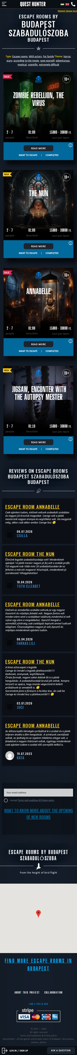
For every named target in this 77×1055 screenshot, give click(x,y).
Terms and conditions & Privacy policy (36, 800)
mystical (22, 64)
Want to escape (28, 154)
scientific (33, 64)
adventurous (62, 60)
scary (9, 60)
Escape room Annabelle (32, 506)
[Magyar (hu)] (62, 4)
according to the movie (26, 60)
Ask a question (61, 1050)
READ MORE (38, 148)
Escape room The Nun (30, 553)
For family (48, 56)
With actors (35, 56)
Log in (13, 1050)
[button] (38, 914)
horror (67, 56)
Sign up (24, 1050)
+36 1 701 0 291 (38, 1004)
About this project (27, 992)
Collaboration (53, 992)
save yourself (47, 60)
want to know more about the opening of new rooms (38, 813)
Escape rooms (19, 56)
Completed (52, 154)
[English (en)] (67, 4)
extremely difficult (49, 64)
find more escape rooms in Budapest (38, 964)
